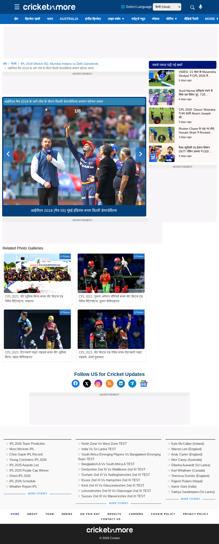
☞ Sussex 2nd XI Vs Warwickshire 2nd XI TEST (111, 496)
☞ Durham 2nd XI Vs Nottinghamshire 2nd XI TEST (114, 474)
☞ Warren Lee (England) (185, 449)
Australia (69, 19)
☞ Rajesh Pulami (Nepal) (185, 481)
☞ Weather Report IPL (21, 486)
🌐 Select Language (136, 7)
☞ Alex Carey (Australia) (185, 459)
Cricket (115, 538)
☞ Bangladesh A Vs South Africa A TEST (106, 464)
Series (67, 514)
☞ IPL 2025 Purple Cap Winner (27, 470)
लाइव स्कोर (116, 19)
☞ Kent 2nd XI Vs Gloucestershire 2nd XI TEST (111, 485)
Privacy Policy (196, 514)
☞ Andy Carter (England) (185, 454)
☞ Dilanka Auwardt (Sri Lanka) (189, 465)
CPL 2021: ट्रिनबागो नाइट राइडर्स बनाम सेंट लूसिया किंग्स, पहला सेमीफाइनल (35, 354)
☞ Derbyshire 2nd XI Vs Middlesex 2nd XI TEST (111, 469)
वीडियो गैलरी (191, 19)
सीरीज (172, 19)
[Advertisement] (110, 35)
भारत (50, 19)
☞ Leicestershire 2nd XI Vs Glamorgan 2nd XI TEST (114, 491)
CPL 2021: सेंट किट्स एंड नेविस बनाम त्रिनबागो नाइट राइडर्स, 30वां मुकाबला (110, 354)
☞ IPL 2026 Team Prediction (25, 443)
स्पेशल (155, 19)
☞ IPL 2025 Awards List (22, 465)
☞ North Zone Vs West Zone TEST (102, 443)
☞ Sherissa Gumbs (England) (188, 476)
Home (15, 514)
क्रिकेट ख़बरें (32, 19)
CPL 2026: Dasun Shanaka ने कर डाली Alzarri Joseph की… (197, 113)
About (32, 514)
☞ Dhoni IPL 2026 (18, 476)
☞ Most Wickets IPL (20, 449)
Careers (136, 514)
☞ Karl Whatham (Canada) (186, 470)
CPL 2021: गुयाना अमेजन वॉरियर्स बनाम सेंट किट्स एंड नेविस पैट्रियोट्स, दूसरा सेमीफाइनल (111, 299)
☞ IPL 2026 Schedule (21, 481)
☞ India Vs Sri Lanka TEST (97, 449)
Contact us (111, 519)
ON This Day (90, 514)
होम (16, 19)
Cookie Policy (163, 514)
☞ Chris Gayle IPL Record (24, 454)
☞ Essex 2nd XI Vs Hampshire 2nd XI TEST (109, 480)
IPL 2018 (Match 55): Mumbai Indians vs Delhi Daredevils (59, 63)
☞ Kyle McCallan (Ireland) (186, 443)
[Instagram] (98, 384)
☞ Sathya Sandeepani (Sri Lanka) (191, 492)
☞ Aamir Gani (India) (182, 486)
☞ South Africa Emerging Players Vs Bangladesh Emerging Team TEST (119, 454)
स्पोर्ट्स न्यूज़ (138, 19)
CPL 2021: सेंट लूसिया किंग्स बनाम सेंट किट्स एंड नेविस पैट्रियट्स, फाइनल (34, 299)
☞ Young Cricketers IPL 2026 (26, 459)
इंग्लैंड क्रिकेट (93, 19)
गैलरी (13, 63)
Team (50, 514)
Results (114, 514)
